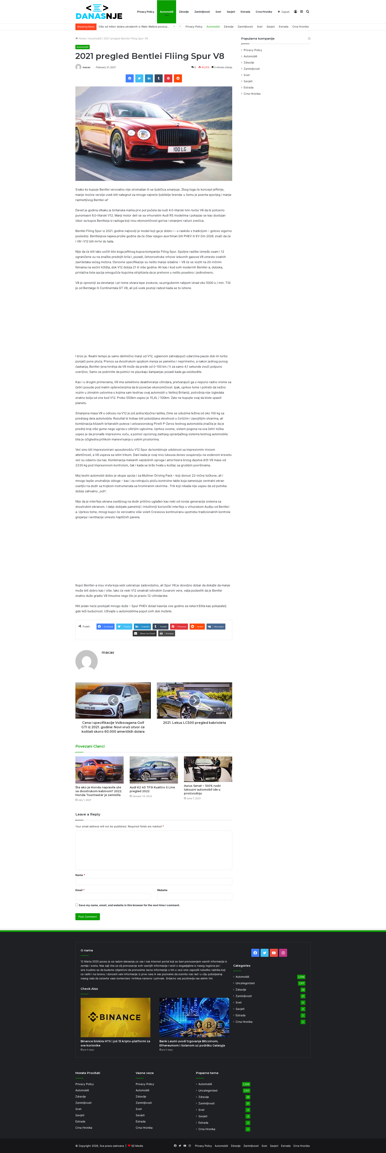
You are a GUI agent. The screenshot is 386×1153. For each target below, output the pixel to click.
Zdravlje (184, 11)
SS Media (137, 1145)
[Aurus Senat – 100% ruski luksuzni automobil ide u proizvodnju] (208, 769)
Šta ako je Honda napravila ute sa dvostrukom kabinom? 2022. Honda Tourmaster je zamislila (98, 791)
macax (86, 67)
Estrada (245, 11)
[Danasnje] (98, 11)
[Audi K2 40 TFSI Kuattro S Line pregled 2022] (154, 770)
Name (80, 875)
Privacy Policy (145, 11)
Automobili (166, 11)
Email (80, 890)
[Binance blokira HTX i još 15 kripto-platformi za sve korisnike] (115, 1017)
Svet (218, 11)
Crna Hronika (264, 11)
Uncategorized (245, 983)
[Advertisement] (153, 324)
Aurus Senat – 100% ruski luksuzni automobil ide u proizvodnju (202, 789)
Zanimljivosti (202, 11)
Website (162, 890)
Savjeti (231, 11)
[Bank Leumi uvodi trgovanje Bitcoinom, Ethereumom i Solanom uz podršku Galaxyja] (194, 1017)
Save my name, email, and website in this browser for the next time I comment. (129, 905)
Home (82, 38)
